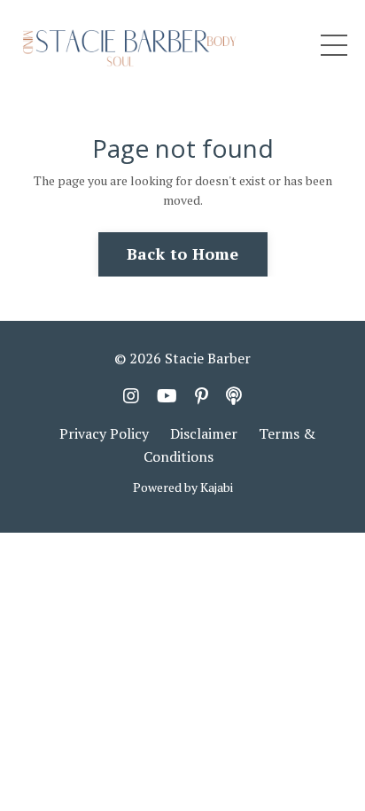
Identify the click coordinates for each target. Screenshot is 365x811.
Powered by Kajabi (183, 487)
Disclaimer (203, 433)
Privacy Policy (104, 433)
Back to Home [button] (183, 253)
